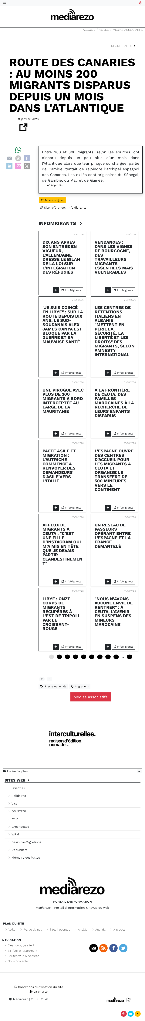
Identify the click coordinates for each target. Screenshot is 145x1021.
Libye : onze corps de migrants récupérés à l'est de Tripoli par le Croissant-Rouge (60, 613)
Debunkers (19, 850)
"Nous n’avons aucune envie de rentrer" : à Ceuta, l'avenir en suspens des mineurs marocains (114, 611)
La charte (40, 991)
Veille (104, 29)
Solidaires (18, 796)
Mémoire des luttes (25, 857)
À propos (119, 929)
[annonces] (139, 771)
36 (75, 656)
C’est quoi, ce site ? (20, 945)
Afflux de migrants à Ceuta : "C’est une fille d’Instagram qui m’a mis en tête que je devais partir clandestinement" (62, 544)
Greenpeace (20, 826)
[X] (27, 166)
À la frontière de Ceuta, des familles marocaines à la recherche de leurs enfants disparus (114, 403)
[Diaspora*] (18, 158)
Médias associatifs (128, 29)
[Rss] (103, 948)
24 (67, 656)
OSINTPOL (19, 811)
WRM (15, 834)
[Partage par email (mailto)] (9, 158)
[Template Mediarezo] (115, 999)
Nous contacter (18, 961)
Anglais (82, 929)
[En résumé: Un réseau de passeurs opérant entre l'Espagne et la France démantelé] (108, 581)
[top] (49, 679)
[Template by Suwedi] (128, 999)
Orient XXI (18, 788)
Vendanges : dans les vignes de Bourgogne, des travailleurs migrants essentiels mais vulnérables (114, 257)
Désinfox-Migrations (26, 842)
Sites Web (16, 780)
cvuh (15, 819)
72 (99, 656)
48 (83, 656)
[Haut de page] (138, 1014)
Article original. (54, 200)
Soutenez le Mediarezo (23, 956)
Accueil (89, 29)
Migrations (81, 686)
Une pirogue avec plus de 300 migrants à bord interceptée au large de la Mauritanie (63, 401)
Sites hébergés (59, 929)
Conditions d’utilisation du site (40, 987)
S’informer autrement (22, 950)
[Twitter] (123, 948)
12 (59, 656)
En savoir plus (17, 771)
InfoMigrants (121, 46)
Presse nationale (54, 686)
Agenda (99, 929)
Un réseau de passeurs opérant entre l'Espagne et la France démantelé (113, 535)
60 (91, 656)
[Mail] (93, 948)
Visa (14, 803)
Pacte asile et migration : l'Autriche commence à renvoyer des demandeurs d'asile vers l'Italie (59, 465)
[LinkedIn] (9, 166)
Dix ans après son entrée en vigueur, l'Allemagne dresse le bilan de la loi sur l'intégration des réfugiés (61, 257)
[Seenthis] (18, 166)
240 (129, 656)
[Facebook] (27, 158)
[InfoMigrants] (42, 679)
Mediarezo (20, 999)
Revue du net (32, 929)
